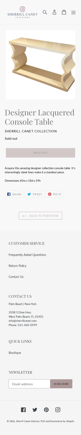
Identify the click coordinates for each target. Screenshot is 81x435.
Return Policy (17, 266)
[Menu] (73, 12)
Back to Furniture (44, 215)
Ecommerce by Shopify (62, 421)
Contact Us (16, 277)
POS (43, 421)
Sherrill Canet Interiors (28, 421)
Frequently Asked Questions (27, 255)
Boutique (15, 353)
